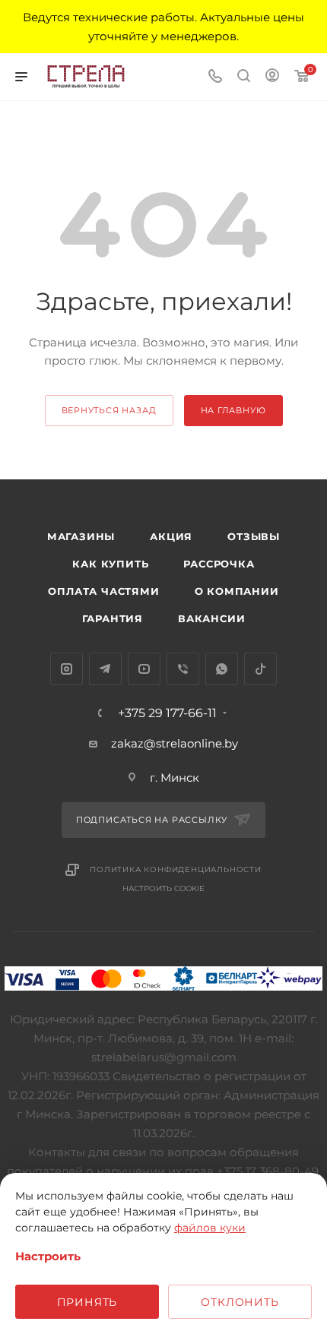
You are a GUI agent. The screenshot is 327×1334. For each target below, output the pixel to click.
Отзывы (253, 536)
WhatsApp (221, 669)
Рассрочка (218, 564)
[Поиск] (243, 77)
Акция (171, 536)
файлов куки (210, 1227)
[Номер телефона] (215, 77)
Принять (87, 1302)
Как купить (110, 564)
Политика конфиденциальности (176, 869)
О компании (237, 591)
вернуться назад (109, 410)
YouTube (144, 669)
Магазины (81, 536)
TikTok (260, 669)
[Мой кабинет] (272, 77)
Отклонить (239, 1302)
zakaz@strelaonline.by (174, 743)
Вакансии (211, 618)
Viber (183, 669)
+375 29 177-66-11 (167, 713)
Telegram (105, 669)
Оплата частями (103, 591)
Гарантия (112, 618)
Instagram (66, 669)
